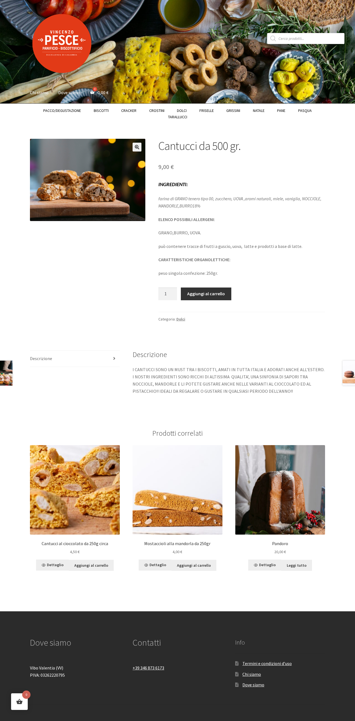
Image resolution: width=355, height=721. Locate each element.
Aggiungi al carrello (206, 293)
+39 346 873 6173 (148, 668)
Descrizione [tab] (41, 358)
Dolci (180, 319)
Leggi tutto (296, 565)
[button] (137, 147)
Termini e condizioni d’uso (267, 663)
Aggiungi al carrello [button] (91, 565)
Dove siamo (69, 92)
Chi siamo (39, 92)
